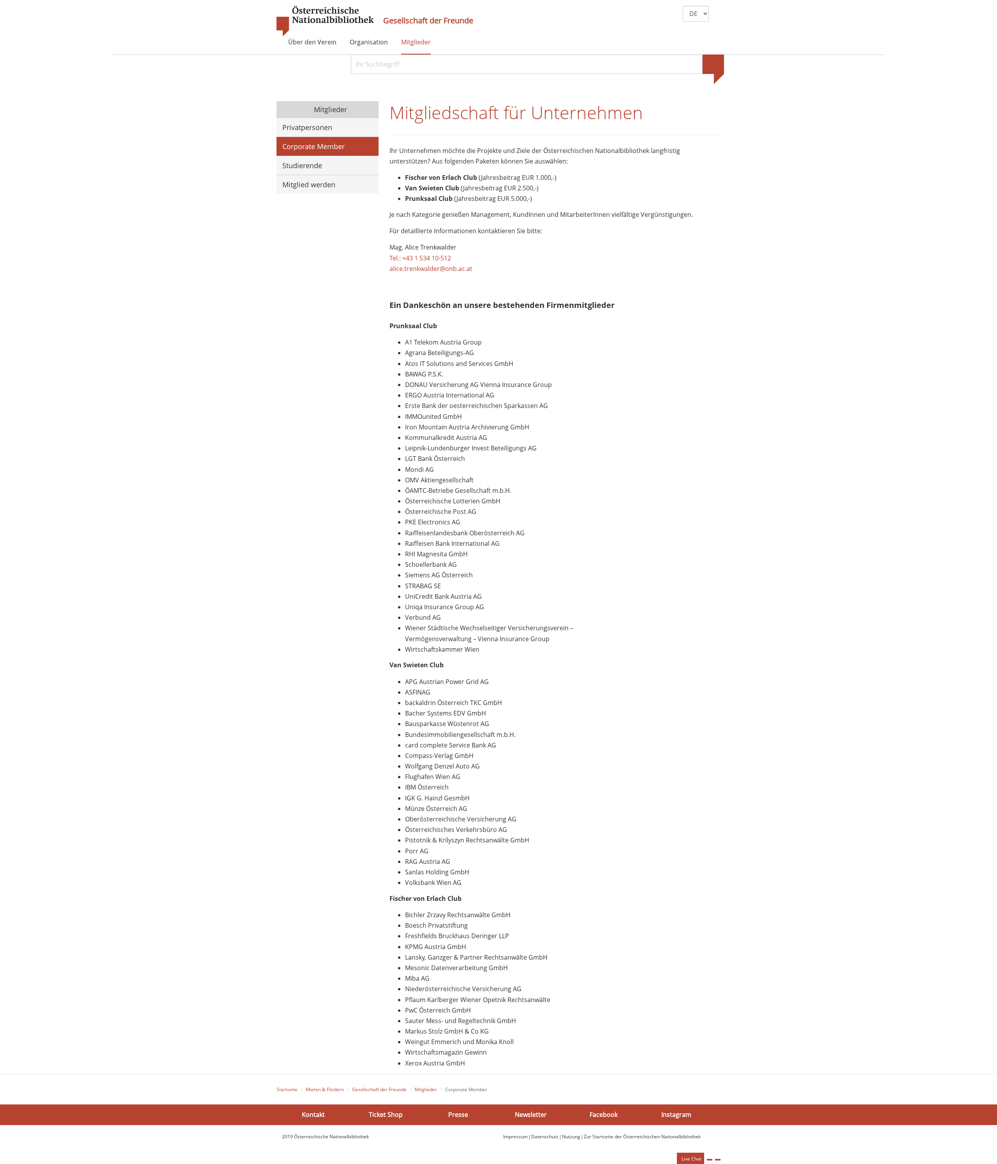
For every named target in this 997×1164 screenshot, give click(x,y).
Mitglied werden (308, 184)
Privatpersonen (307, 127)
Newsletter (531, 1114)
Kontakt (313, 1114)
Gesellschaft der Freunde (428, 21)
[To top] (717, 1159)
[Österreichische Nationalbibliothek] (325, 21)
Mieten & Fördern (325, 1089)
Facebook (604, 1114)
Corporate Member (313, 146)
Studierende (302, 165)
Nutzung (571, 1136)
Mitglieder (416, 42)
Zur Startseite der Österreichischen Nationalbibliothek (642, 1136)
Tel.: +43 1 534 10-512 (420, 258)
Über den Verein (312, 42)
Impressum (515, 1136)
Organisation (369, 42)
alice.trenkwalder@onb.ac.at (431, 268)
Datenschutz (544, 1136)
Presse (458, 1114)
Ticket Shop (386, 1114)
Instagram (676, 1114)
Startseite (287, 1089)
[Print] (709, 1159)
